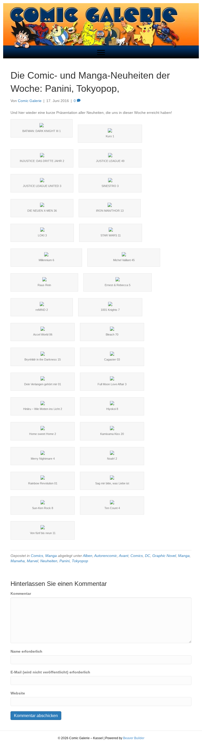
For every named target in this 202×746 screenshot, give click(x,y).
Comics (37, 556)
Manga (51, 556)
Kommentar (21, 593)
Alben (87, 556)
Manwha (18, 561)
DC (147, 556)
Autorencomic (105, 556)
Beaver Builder (133, 738)
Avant (123, 556)
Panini (64, 561)
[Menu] (101, 52)
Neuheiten (48, 561)
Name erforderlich (26, 651)
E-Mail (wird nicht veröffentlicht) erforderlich (50, 672)
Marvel (32, 561)
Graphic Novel (164, 556)
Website (18, 693)
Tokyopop (80, 561)
